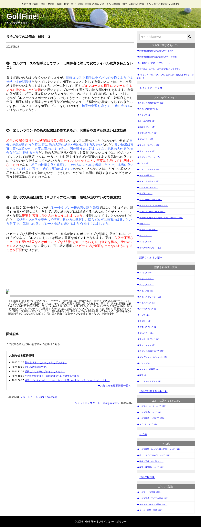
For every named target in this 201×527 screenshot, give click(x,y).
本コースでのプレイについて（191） (155, 455)
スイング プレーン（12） (150, 297)
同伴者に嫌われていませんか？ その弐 (156, 51)
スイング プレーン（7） (150, 157)
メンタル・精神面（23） (150, 369)
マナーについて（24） (149, 424)
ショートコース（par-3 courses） (39, 396)
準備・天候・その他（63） (151, 461)
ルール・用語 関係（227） (151, 510)
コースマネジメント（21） (151, 248)
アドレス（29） (146, 242)
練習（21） (144, 375)
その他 (143, 434)
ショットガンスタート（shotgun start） (97, 403)
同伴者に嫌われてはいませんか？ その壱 (158, 57)
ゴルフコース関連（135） (151, 492)
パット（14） (145, 363)
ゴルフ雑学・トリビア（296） (152, 418)
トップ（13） (145, 236)
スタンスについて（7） (149, 109)
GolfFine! (22, 16)
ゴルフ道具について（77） (151, 412)
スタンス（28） (146, 285)
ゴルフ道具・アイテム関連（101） (154, 498)
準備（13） (144, 224)
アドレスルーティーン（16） (152, 211)
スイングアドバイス (150, 88)
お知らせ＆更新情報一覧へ (115, 385)
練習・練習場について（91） (152, 467)
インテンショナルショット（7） (153, 357)
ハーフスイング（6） (148, 309)
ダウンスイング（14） (149, 327)
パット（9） (144, 163)
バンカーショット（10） (150, 169)
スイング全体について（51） (152, 351)
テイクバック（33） (148, 303)
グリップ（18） (146, 279)
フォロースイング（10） (150, 145)
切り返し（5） (145, 193)
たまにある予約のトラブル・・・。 (155, 63)
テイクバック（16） (148, 229)
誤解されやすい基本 (150, 257)
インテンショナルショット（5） (153, 205)
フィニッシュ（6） (147, 151)
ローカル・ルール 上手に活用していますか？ (160, 69)
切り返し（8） (145, 321)
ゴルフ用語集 (147, 477)
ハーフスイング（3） (148, 187)
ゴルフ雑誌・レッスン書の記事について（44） (160, 449)
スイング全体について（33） (152, 103)
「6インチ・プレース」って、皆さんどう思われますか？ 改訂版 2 (165, 76)
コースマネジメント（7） (150, 381)
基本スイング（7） (147, 127)
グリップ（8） (145, 115)
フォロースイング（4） (149, 339)
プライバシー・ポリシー (113, 521)
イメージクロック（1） (149, 181)
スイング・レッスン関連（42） (153, 504)
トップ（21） (145, 315)
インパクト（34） (147, 333)
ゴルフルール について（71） (153, 406)
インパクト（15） (147, 139)
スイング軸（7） (146, 175)
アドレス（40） (146, 273)
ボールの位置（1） (147, 121)
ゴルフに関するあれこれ (153, 391)
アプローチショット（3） (150, 199)
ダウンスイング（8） (148, 133)
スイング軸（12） (147, 291)
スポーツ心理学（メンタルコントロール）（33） (161, 217)
